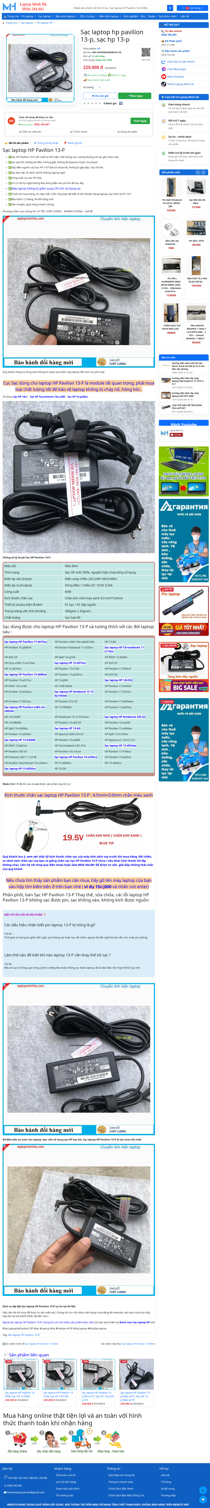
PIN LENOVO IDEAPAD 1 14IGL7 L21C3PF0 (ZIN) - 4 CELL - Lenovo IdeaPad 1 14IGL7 (196, 332)
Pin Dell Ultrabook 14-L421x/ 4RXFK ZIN (172, 203)
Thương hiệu (168, 1495)
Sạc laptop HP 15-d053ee (120, 745)
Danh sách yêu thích (67, 1488)
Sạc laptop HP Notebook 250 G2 (125, 717)
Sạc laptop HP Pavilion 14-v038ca (76, 757)
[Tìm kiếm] (170, 8)
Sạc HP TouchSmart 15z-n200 (47, 396)
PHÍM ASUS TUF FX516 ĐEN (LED (171, 327)
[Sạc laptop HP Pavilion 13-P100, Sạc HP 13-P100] (59, 1374)
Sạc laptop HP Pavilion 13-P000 (137, 1343)
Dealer (152, 16)
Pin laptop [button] (28, 16)
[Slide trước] (198, 172)
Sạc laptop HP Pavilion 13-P (23, 1335)
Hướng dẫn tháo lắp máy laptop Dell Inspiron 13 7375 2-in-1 (188, 381)
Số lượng (88, 87)
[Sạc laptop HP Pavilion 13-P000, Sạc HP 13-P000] (21, 1374)
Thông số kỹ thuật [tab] (47, 143)
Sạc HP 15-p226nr (77, 396)
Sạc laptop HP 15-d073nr (70, 663)
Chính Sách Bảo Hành (120, 1488)
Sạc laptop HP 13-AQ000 (19, 740)
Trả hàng (166, 1482)
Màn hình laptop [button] (109, 16)
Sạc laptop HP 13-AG (67, 728)
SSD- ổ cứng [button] (87, 16)
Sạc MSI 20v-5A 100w (197, 201)
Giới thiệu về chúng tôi (121, 1475)
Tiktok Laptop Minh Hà (180, 84)
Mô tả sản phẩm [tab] (18, 143)
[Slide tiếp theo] (203, 172)
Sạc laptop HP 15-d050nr (20, 768)
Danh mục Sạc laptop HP (135, 1322)
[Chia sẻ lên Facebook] (121, 103)
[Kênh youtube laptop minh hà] (178, 434)
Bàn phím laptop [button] (65, 16)
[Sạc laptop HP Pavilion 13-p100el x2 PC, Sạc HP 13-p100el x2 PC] (136, 1374)
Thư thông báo (64, 1495)
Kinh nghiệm (130, 16)
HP (98, 48)
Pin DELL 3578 (196, 240)
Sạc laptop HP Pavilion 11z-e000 (41, 1343)
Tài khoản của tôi (66, 1475)
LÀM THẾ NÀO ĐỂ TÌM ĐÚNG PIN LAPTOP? (187, 407)
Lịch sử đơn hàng (66, 1482)
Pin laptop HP (45, 22)
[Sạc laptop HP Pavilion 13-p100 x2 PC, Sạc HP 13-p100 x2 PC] (98, 1374)
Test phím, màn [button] (167, 16)
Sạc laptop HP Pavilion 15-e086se (25, 674)
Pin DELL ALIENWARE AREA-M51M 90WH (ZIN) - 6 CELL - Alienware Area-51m (171, 285)
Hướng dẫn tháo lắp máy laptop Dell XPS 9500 (185, 394)
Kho (143, 16)
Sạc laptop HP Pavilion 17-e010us (25, 641)
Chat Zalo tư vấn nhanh (180, 61)
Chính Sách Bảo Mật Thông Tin (126, 1495)
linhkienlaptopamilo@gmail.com (26, 1492)
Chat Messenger (176, 69)
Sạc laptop (27, 22)
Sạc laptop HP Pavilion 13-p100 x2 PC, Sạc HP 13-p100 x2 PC (98, 1396)
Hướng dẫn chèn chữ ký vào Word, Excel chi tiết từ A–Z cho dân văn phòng (188, 366)
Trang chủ (11, 22)
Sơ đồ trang (168, 1488)
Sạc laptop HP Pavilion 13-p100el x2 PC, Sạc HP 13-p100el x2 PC (135, 1396)
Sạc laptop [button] (44, 16)
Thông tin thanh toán (120, 1482)
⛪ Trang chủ (11, 16)
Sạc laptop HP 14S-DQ (118, 680)
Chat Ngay (140, 121)
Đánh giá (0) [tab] (74, 143)
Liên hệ (185, 16)
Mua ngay (136, 96)
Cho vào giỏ (101, 96)
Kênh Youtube (175, 76)
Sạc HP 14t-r (20, 396)
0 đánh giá (110, 103)
